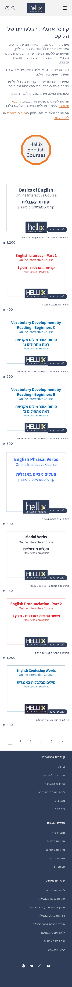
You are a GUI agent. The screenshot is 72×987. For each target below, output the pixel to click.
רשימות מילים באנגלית (51, 915)
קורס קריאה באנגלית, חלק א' (55, 304)
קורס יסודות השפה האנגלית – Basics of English (45, 237)
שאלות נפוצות (17, 113)
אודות (61, 766)
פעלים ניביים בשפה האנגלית (55, 519)
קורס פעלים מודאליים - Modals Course (49, 586)
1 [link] (10, 741)
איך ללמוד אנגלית (54, 941)
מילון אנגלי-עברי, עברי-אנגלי (47, 907)
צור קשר (60, 809)
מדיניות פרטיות (56, 841)
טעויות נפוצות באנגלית (51, 898)
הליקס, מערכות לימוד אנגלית (42, 984)
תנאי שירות (58, 832)
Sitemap (59, 866)
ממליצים (60, 800)
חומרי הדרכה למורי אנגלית (49, 924)
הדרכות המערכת (55, 783)
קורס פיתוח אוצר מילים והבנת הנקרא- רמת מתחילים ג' (42, 371)
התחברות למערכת (54, 775)
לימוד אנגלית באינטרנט (51, 792)
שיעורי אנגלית (56, 949)
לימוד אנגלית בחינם (53, 932)
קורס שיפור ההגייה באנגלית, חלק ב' (52, 653)
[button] (65, 8)
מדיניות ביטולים (55, 849)
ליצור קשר (61, 118)
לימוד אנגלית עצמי (54, 890)
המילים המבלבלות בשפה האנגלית (52, 720)
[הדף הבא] (62, 741)
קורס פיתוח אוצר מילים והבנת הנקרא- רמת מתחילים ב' (42, 438)
